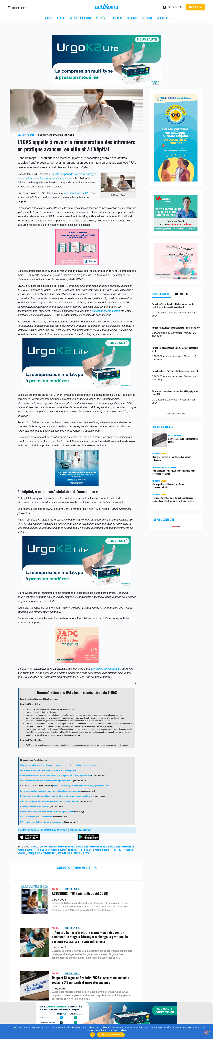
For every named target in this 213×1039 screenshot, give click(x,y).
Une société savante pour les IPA (35, 806)
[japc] (77, 662)
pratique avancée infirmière (41, 853)
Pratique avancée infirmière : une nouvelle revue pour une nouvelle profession (55, 775)
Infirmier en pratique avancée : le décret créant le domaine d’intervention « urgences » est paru (60, 765)
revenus (87, 853)
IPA (115, 850)
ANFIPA (34, 846)
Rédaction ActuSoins (63, 135)
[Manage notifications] (206, 1032)
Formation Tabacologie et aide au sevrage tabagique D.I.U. (175, 349)
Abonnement (195, 7)
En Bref (30, 135)
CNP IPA (43, 846)
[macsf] (175, 230)
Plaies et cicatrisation (160, 467)
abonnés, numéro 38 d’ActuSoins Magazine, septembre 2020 (80, 785)
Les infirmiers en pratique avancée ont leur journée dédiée (46, 780)
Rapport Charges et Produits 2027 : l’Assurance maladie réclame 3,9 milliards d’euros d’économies (90, 980)
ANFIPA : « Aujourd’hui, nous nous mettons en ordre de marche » (49, 801)
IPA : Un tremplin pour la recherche (36, 816)
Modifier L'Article (72, 888)
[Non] (209, 1031)
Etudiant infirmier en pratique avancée (68, 846)
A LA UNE (61, 18)
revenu (77, 853)
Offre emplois (181, 294)
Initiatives (132, 18)
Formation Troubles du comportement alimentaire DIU (176, 327)
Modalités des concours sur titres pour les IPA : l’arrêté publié (48, 770)
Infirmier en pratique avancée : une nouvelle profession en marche (50, 790)
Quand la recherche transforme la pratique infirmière (171, 458)
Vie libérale (101, 18)
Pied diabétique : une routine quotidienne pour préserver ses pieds (173, 472)
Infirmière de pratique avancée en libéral (58, 850)
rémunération (65, 853)
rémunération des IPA (76, 193)
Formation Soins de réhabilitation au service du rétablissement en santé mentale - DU (173, 305)
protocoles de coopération (106, 668)
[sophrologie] (175, 278)
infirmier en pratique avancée (105, 846)
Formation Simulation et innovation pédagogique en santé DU (175, 393)
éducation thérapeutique (106, 311)
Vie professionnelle (80, 18)
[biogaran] (77, 264)
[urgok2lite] (106, 84)
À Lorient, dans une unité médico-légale (183, 440)
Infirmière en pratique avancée (96, 850)
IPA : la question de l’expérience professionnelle (42, 821)
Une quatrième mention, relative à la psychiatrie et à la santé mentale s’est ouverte (57, 796)
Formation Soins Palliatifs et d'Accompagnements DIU (175, 371)
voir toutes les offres (175, 413)
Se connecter (175, 7)
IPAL (120, 850)
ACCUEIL (49, 18)
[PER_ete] (175, 180)
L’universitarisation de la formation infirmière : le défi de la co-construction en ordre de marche (174, 499)
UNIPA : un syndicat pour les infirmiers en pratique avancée (47, 811)
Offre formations (161, 294)
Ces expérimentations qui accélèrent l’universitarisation (168, 485)
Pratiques (117, 18)
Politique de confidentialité (110, 1034)
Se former (147, 18)
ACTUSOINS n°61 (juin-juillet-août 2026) (80, 893)
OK (92, 1034)
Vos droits (162, 18)
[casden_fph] (77, 485)
